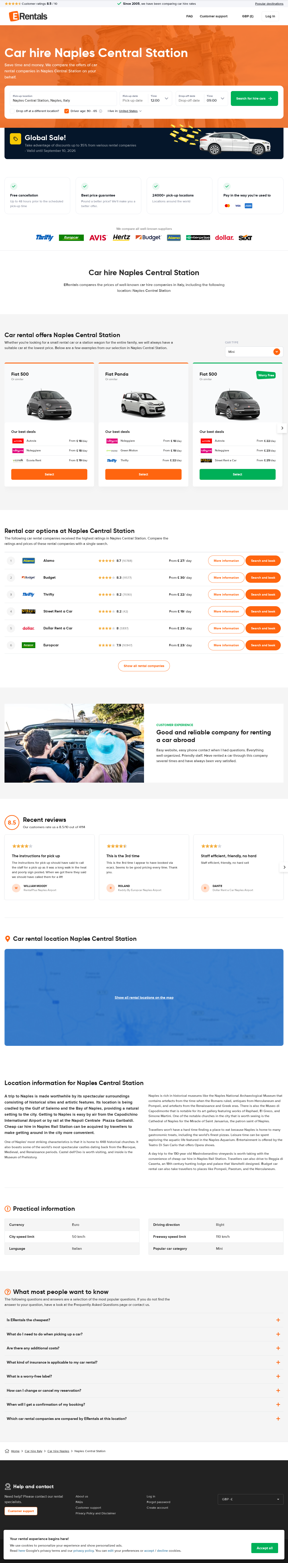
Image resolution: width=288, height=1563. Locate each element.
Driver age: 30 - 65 (84, 111)
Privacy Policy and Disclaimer (96, 1513)
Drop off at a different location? (37, 111)
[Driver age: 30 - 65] (66, 111)
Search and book (263, 560)
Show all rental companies (144, 665)
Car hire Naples (58, 1451)
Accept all (265, 1548)
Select (49, 474)
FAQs (79, 1502)
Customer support (213, 16)
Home (15, 1451)
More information (226, 560)
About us (82, 1496)
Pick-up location (22, 96)
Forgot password (158, 1502)
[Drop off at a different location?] (12, 111)
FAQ (189, 16)
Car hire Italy (33, 1451)
